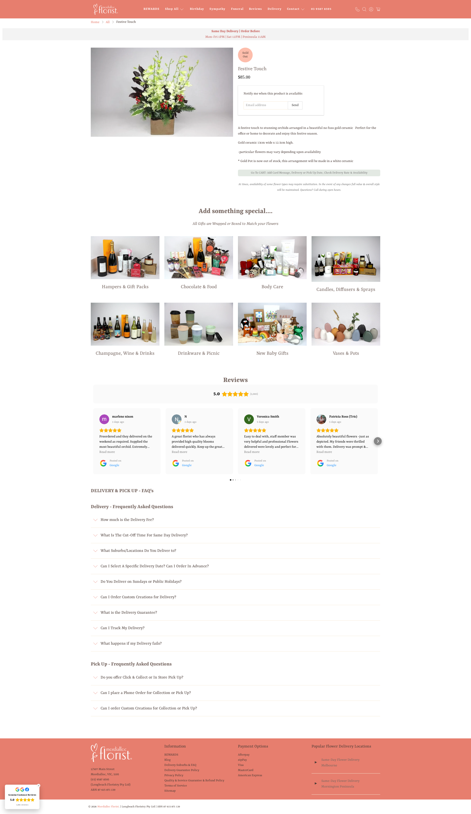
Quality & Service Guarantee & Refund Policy (194, 780)
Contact (293, 9)
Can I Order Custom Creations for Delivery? (138, 597)
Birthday (197, 9)
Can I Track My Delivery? (122, 628)
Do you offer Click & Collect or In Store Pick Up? (142, 677)
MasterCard (245, 770)
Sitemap (170, 791)
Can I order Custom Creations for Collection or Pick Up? (149, 708)
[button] (93, 441)
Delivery (275, 9)
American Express (250, 775)
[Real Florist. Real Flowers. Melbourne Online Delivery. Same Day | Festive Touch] (162, 92)
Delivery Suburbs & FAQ (180, 765)
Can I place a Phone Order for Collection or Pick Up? (146, 693)
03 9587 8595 (321, 9)
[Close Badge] (38, 785)
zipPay (242, 760)
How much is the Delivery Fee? (127, 520)
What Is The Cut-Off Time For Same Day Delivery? (144, 535)
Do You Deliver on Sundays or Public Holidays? (141, 582)
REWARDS (151, 9)
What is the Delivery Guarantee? (129, 612)
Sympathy (217, 9)
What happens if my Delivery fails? (131, 643)
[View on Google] (104, 419)
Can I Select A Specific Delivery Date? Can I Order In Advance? (155, 566)
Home (95, 22)
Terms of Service (175, 785)
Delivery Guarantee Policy (181, 770)
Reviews (255, 9)
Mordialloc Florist (108, 806)
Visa (241, 765)
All (108, 22)
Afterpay (243, 755)
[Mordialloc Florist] (105, 9)
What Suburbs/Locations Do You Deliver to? (138, 551)
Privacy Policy (173, 775)
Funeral (237, 9)
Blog (167, 760)
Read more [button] (107, 452)
